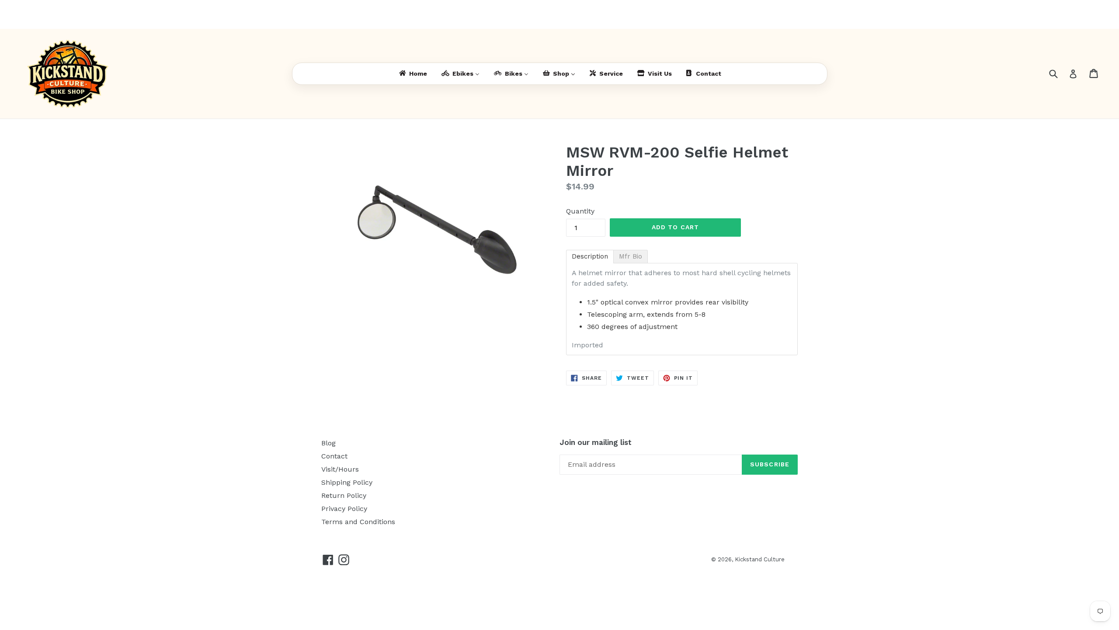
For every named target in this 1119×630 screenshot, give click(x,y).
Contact (334, 456)
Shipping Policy (346, 482)
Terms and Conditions (358, 522)
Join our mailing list (596, 442)
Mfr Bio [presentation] (630, 256)
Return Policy (343, 495)
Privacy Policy (344, 508)
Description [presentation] (590, 256)
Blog (328, 443)
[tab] (590, 256)
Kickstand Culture (760, 559)
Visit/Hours (340, 469)
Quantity (580, 211)
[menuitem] (412, 73)
